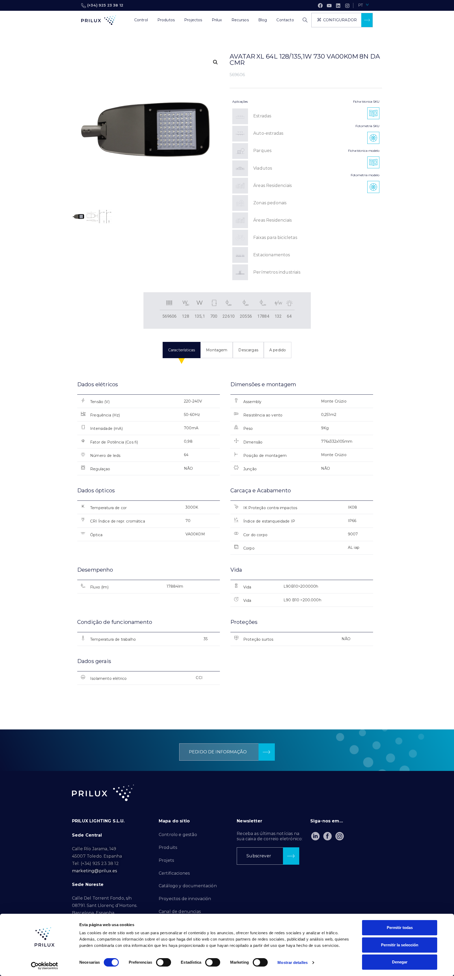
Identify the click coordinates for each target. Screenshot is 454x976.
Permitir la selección (399, 945)
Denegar (399, 962)
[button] (215, 62)
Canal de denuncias (180, 911)
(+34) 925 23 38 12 (105, 5)
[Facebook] (320, 5)
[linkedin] (338, 5)
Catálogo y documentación (188, 885)
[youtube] (329, 5)
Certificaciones (174, 873)
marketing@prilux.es (94, 870)
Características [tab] (181, 350)
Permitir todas (400, 927)
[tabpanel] (227, 537)
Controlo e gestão (178, 834)
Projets (166, 860)
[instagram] (347, 5)
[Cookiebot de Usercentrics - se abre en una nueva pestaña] (45, 966)
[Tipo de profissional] (125, 20)
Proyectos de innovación (185, 898)
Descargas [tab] (248, 350)
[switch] (163, 962)
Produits (168, 847)
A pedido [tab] (277, 350)
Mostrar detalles (292, 962)
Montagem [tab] (216, 350)
